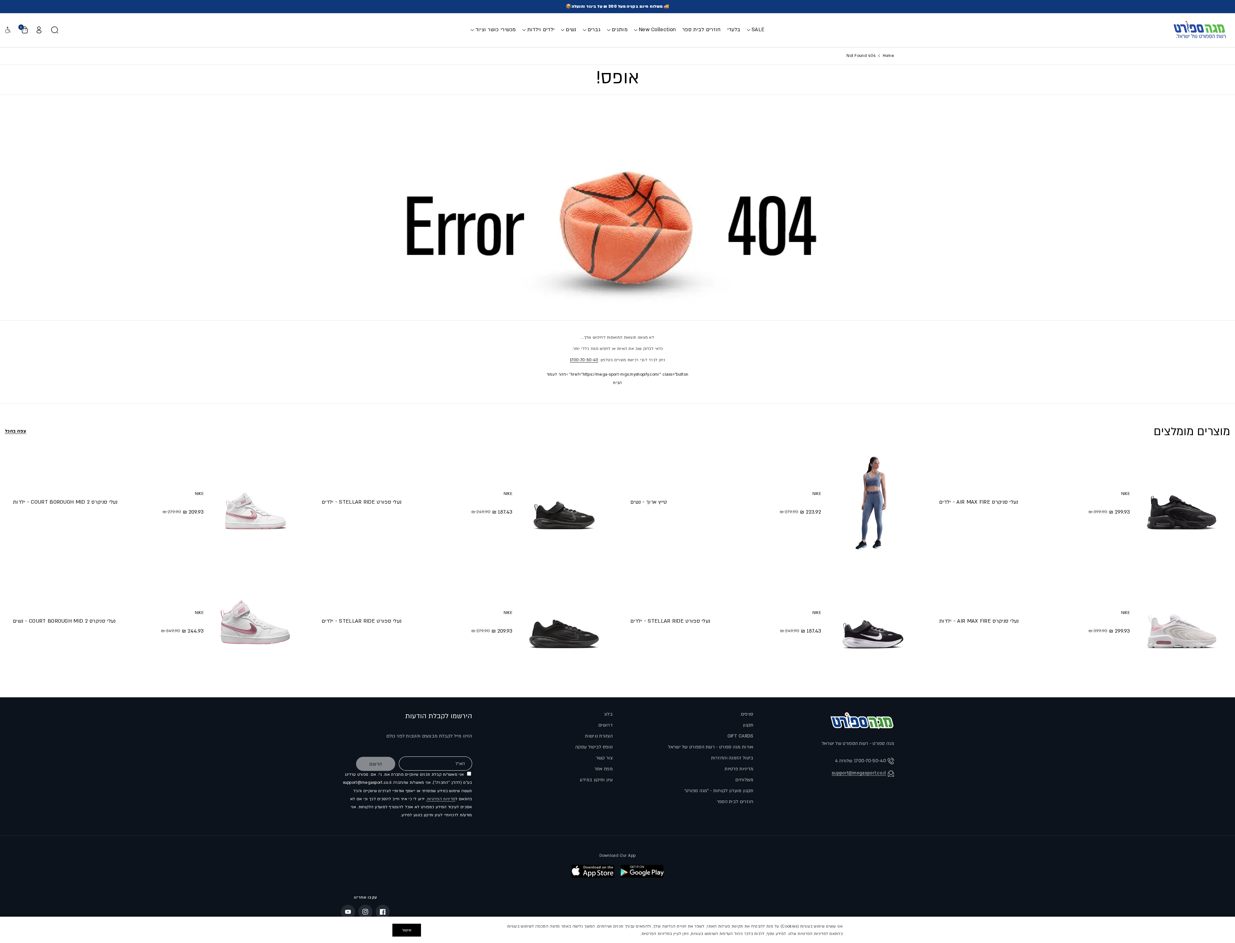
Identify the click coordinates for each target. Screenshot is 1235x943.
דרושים (605, 725)
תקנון (748, 725)
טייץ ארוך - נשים (648, 502)
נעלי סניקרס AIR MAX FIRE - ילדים (978, 502)
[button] (755, 29)
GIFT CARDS (740, 736)
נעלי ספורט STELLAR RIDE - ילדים (670, 621)
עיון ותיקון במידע (596, 780)
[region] (617, 930)
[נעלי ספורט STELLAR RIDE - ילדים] (872, 622)
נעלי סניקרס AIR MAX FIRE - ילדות (979, 621)
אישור (406, 930)
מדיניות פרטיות (739, 769)
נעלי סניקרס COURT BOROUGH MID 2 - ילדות (65, 502)
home (887, 55)
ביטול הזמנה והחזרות (732, 758)
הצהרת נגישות (599, 736)
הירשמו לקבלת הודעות (438, 716)
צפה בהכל (15, 431)
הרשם (375, 764)
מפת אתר (603, 769)
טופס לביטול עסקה (594, 747)
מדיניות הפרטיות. (440, 798)
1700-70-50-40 (584, 359)
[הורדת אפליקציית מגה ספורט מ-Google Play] (642, 871)
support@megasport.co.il (859, 773)
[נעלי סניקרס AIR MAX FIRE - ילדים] (1181, 503)
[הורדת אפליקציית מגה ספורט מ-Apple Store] (593, 871)
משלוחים (744, 780)
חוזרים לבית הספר (735, 802)
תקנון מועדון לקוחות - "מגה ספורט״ (719, 791)
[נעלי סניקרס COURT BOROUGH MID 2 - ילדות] (255, 503)
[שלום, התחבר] (38, 29)
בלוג (608, 714)
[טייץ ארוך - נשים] (872, 503)
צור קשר (604, 758)
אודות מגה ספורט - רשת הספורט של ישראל (710, 747)
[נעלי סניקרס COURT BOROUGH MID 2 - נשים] (255, 622)
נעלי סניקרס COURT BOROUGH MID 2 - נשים (64, 621)
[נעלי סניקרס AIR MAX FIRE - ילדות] (1181, 622)
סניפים (747, 714)
